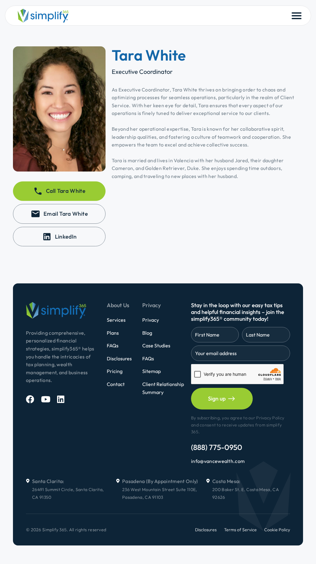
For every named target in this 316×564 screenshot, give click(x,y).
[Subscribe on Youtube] (45, 399)
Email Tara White (66, 213)
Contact (116, 384)
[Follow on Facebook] (30, 399)
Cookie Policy (277, 529)
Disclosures (119, 358)
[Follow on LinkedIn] (60, 399)
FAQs (112, 345)
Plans (113, 333)
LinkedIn (66, 236)
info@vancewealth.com (218, 461)
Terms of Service (240, 529)
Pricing (115, 371)
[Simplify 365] (43, 16)
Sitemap (151, 371)
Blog (147, 333)
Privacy (150, 320)
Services (116, 320)
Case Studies (156, 345)
